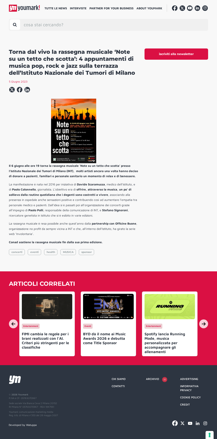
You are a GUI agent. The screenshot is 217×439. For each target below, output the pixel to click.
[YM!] (24, 8)
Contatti (118, 386)
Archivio (152, 379)
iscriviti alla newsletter (176, 54)
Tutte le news (56, 8)
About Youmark (149, 8)
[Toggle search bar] (15, 24)
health (51, 252)
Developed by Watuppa (23, 425)
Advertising (189, 379)
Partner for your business (111, 8)
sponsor (86, 252)
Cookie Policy (190, 397)
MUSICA (68, 252)
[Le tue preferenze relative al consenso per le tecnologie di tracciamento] (210, 435)
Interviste (78, 8)
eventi (34, 252)
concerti (16, 252)
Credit (185, 404)
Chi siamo (119, 379)
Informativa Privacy (189, 388)
